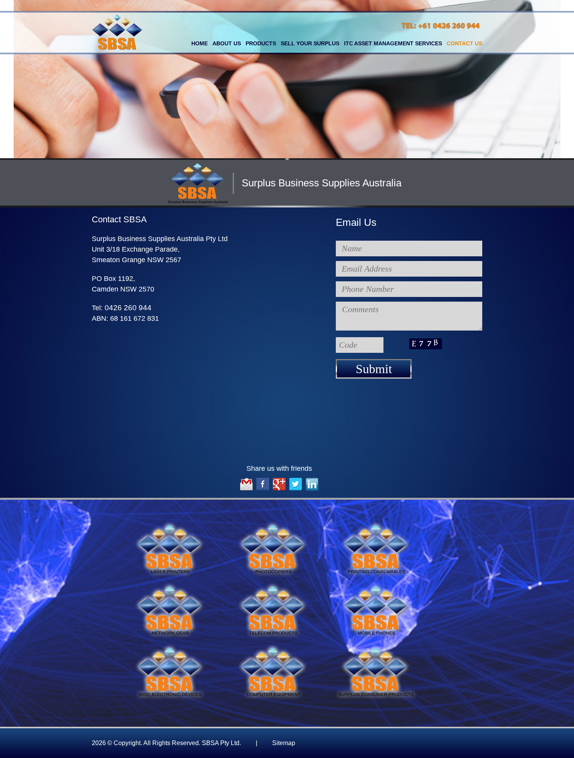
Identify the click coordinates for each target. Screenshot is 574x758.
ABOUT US (226, 43)
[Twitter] (295, 479)
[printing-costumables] (376, 523)
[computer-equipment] (273, 646)
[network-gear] (170, 585)
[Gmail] (246, 479)
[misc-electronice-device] (170, 646)
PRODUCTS (261, 43)
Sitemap (283, 743)
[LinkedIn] (312, 479)
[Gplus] (279, 479)
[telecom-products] (273, 585)
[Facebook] (263, 479)
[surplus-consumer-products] (376, 646)
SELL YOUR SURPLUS (310, 43)
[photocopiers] (273, 523)
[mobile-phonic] (376, 585)
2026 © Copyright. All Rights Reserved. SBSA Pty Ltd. (193, 743)
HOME (199, 43)
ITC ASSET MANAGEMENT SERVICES (393, 43)
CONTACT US (464, 43)
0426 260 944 (128, 308)
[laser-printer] (170, 523)
